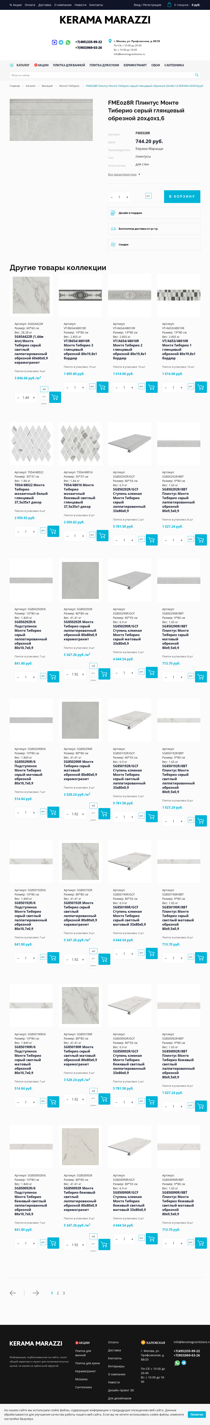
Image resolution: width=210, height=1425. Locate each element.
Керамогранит (85, 1371)
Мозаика (81, 1379)
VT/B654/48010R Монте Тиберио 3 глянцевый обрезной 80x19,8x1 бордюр (80, 349)
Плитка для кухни (87, 1363)
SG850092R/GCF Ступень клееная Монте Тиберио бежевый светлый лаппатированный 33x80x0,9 (129, 1062)
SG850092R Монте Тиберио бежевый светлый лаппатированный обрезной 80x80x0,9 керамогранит (80, 1199)
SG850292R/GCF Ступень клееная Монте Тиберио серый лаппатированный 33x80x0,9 (129, 500)
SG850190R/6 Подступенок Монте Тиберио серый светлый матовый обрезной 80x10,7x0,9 (28, 1060)
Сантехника (83, 1387)
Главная (15, 86)
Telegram (61, 44)
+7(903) (88, 47)
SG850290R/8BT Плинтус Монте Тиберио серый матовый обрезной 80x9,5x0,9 (175, 637)
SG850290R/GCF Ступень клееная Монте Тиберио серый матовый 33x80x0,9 (127, 635)
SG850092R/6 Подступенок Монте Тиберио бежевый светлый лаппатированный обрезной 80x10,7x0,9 (31, 1201)
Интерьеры (116, 1366)
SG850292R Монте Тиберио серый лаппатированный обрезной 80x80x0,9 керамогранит (80, 630)
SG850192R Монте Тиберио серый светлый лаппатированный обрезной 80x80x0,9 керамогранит (80, 914)
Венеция (47, 86)
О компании (116, 1374)
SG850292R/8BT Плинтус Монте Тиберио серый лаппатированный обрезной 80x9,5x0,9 (178, 500)
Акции (84, 1343)
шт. (148, 195)
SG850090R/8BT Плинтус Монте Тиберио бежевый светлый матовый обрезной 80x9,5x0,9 (178, 1203)
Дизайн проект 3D (121, 1390)
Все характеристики (122, 174)
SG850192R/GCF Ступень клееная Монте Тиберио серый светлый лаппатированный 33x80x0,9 (129, 777)
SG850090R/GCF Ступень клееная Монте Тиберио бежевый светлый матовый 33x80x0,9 (129, 1201)
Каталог (31, 86)
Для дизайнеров (119, 1398)
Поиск (197, 75)
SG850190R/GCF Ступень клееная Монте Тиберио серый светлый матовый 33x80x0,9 (129, 916)
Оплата (113, 1342)
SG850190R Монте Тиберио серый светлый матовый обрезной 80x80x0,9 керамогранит (80, 1055)
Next (37, 1293)
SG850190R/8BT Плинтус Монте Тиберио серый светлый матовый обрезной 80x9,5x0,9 (178, 918)
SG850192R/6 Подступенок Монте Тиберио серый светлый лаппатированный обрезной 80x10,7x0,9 (31, 916)
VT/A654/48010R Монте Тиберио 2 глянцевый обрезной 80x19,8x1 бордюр (129, 349)
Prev (17, 1293)
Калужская (155, 1343)
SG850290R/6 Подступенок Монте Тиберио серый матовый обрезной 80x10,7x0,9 (28, 772)
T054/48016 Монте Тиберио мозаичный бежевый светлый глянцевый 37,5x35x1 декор (79, 496)
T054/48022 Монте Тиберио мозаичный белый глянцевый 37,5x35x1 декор (31, 493)
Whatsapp (68, 44)
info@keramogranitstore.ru (129, 54)
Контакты (115, 1358)
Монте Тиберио (69, 86)
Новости (114, 1382)
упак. (44, 403)
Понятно (197, 1414)
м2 (44, 389)
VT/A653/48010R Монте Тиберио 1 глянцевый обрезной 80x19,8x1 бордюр (178, 349)
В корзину (182, 196)
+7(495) (88, 42)
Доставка (114, 1350)
